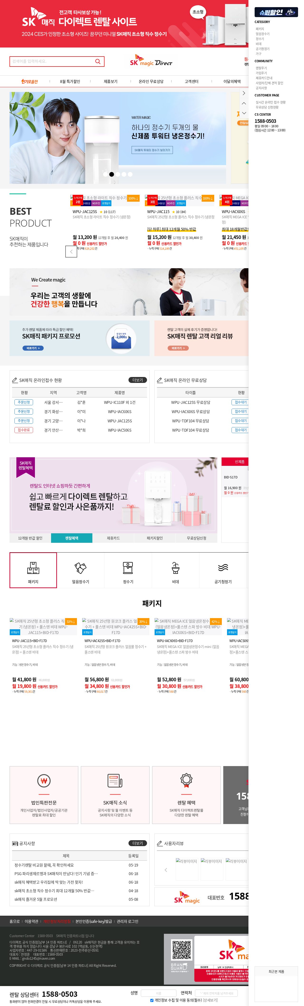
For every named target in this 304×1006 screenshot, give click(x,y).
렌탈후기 (261, 68)
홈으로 (15, 921)
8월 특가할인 (70, 81)
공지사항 (261, 88)
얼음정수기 (263, 33)
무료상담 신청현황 (267, 107)
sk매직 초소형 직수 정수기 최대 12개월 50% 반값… (54, 890)
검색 (98, 61)
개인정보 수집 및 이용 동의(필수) (178, 1000)
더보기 (138, 380)
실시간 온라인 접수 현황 (271, 102)
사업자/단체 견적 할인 (269, 83)
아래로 (244, 113)
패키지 (260, 28)
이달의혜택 (232, 81)
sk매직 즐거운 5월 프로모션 (35, 899)
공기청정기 (263, 48)
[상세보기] (210, 1000)
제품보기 (111, 81)
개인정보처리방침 (57, 921)
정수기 (260, 38)
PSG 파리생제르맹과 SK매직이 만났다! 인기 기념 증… (56, 873)
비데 (258, 43)
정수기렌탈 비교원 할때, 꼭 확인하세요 (44, 865)
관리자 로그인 (127, 921)
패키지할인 (155, 538)
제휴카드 (113, 538)
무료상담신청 (196, 538)
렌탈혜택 (71, 538)
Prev (71, 251)
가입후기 (261, 73)
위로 (244, 103)
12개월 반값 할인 (30, 538)
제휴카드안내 (264, 78)
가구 (258, 53)
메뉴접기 (244, 93)
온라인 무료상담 (151, 81)
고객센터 (192, 81)
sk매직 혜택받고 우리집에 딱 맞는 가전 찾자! (48, 882)
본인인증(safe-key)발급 (94, 921)
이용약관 (31, 921)
